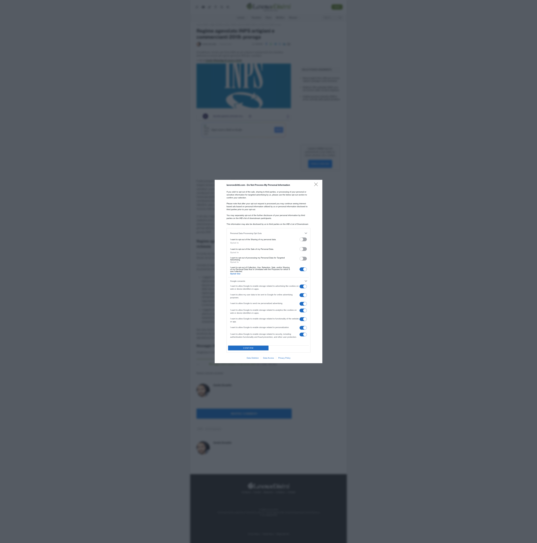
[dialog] (268, 271)
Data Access (268, 358)
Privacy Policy (284, 358)
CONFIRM (248, 348)
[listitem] (268, 233)
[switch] (303, 239)
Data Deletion (253, 358)
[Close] (317, 185)
